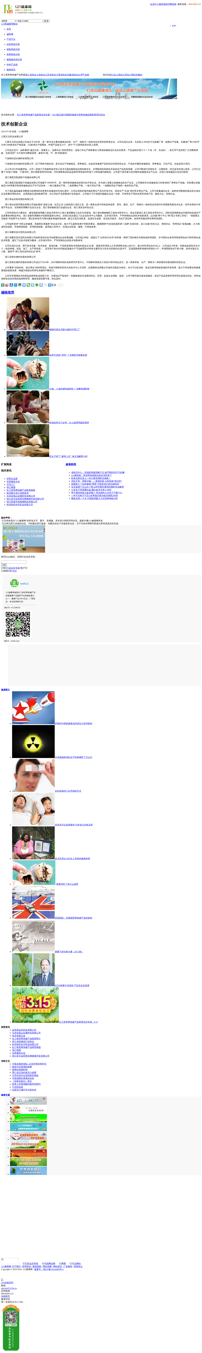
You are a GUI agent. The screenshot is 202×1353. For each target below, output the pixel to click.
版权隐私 (37, 1266)
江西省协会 (61, 75)
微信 (15, 24)
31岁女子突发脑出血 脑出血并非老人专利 (91, 490)
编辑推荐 (7, 292)
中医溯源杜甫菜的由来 (23, 1078)
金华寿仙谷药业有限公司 (24, 1030)
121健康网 (6, 1266)
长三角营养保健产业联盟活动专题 (33, 115)
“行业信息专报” (13, 568)
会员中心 (154, 4)
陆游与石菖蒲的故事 (22, 1067)
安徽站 (139, 75)
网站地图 (47, 1266)
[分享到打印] (41, 285)
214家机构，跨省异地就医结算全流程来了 (91, 475)
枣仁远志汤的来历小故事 (24, 1072)
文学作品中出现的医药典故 (25, 1075)
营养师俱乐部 (13, 54)
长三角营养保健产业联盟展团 (21, 490)
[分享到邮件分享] (24, 285)
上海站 (119, 75)
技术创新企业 (18, 1036)
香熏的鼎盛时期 (19, 1069)
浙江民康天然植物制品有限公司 (22, 502)
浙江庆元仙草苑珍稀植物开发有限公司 (25, 499)
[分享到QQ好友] (20, 285)
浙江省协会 (30, 75)
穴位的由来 (17, 1087)
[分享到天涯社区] (32, 285)
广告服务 (67, 1266)
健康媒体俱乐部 (14, 59)
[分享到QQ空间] (3, 285)
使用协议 (26, 1266)
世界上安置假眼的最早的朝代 (26, 1084)
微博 (11, 24)
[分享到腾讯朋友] (37, 285)
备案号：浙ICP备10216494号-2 (49, 1269)
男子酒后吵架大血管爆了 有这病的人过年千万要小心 (96, 492)
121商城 (5, 24)
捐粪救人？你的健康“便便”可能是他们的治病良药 (95, 484)
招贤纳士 (78, 1266)
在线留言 (5, 1296)
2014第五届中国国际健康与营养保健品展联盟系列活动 (78, 115)
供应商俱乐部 (13, 44)
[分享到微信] (28, 285)
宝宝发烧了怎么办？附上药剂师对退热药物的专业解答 (97, 487)
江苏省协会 (50, 75)
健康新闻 (71, 464)
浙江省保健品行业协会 (23, 1041)
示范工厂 (11, 484)
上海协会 (40, 75)
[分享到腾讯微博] (15, 285)
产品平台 (11, 39)
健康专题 (5, 1095)
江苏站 (126, 75)
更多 (53, 285)
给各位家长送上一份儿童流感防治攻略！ (91, 478)
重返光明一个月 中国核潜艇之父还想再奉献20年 (94, 498)
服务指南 (163, 4)
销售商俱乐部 (13, 49)
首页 (9, 29)
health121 (24, 583)
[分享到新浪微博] (7, 285)
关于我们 (16, 1266)
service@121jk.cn (9, 1288)
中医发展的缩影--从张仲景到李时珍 (29, 1064)
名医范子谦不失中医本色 (24, 1090)
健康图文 (5, 690)
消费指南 (172, 4)
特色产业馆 (12, 64)
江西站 (132, 75)
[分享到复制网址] (45, 285)
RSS (15, 571)
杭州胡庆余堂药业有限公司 (20, 504)
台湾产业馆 (83, 75)
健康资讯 (11, 70)
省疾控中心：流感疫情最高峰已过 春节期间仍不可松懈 (97, 472)
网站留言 (57, 1266)
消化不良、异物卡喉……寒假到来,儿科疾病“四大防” (96, 481)
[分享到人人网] (11, 285)
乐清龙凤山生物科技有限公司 (21, 496)
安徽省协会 (72, 75)
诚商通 (10, 34)
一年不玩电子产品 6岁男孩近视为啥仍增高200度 (94, 495)
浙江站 (112, 75)
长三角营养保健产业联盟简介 (26, 1038)
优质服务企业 (13, 481)
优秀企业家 (12, 478)
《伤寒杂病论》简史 (22, 1081)
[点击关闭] (1, 1277)
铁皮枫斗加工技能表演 (18, 493)
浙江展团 (11, 487)
